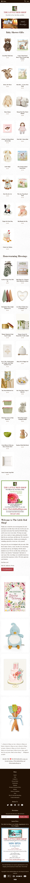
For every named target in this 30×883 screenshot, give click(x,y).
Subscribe (24, 817)
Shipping (15, 785)
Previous (4, 24)
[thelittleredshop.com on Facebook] (11, 805)
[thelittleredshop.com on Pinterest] (15, 805)
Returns (15, 789)
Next (25, 24)
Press (15, 793)
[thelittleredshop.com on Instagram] (18, 805)
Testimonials (7, 569)
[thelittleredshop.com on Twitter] (8, 805)
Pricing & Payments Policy (15, 787)
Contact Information (15, 797)
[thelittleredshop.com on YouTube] (22, 805)
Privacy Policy (15, 781)
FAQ (15, 777)
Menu (4, 1)
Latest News (15, 821)
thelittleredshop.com (14, 871)
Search (15, 775)
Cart (27, 1)
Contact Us (15, 779)
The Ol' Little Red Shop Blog (15, 795)
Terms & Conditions (15, 791)
